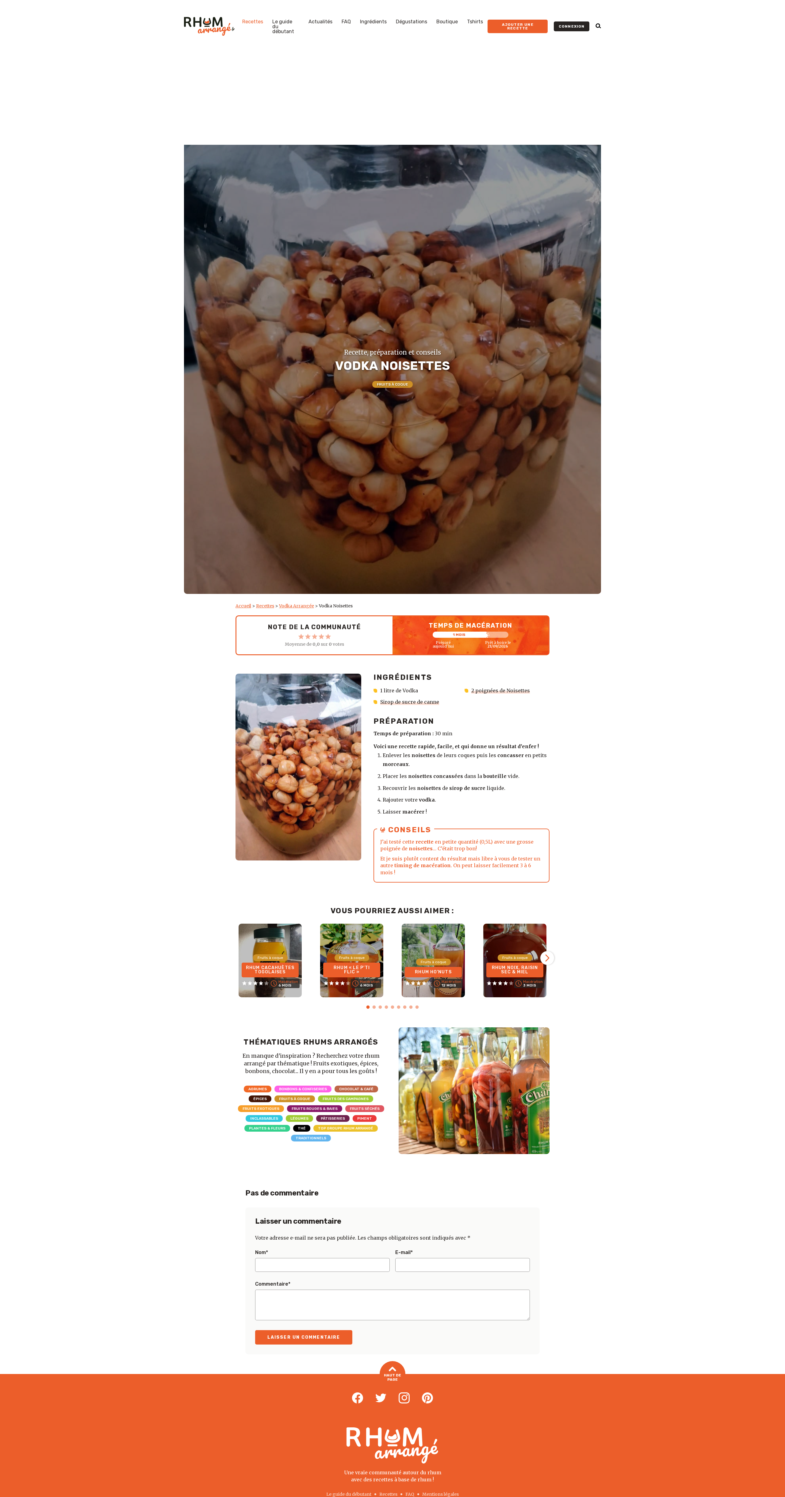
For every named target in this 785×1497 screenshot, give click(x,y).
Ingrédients (373, 21)
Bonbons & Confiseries (303, 1089)
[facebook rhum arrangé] (357, 1398)
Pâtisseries (333, 1118)
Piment (364, 1118)
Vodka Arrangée (296, 606)
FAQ (346, 21)
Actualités (320, 21)
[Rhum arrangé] (209, 26)
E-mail (404, 1252)
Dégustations (411, 21)
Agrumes (257, 1089)
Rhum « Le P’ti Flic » (352, 970)
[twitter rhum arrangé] (380, 1398)
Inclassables (264, 1118)
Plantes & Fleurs (267, 1128)
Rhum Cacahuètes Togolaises (270, 970)
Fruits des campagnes (346, 1099)
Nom (261, 1252)
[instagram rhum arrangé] (404, 1398)
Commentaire (272, 1284)
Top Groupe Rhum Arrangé (345, 1128)
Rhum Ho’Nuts (433, 972)
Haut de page (392, 1377)
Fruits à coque (392, 384)
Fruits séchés (365, 1108)
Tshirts (475, 21)
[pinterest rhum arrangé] (427, 1398)
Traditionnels (311, 1138)
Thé (302, 1128)
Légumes (299, 1118)
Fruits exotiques (261, 1108)
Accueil (243, 606)
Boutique (447, 21)
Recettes (252, 21)
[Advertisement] (392, 99)
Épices (260, 1099)
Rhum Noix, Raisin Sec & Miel (515, 970)
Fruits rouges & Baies (315, 1108)
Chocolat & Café (356, 1089)
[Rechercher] (598, 26)
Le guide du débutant (283, 26)
